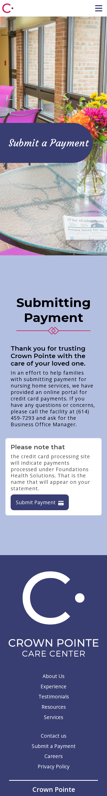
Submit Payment (36, 502)
